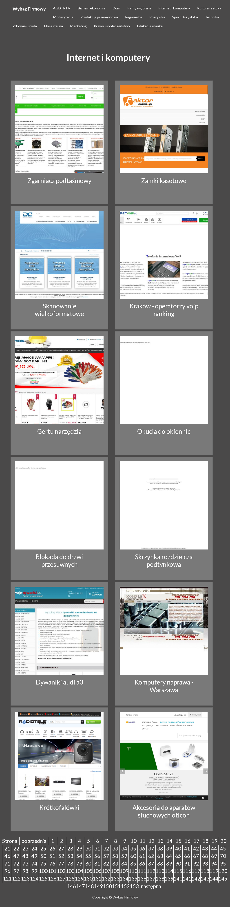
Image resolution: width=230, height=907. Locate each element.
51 (52, 856)
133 (115, 879)
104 (79, 871)
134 (124, 879)
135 (133, 879)
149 (98, 886)
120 (223, 871)
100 (43, 871)
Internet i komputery (174, 8)
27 (61, 849)
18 (205, 841)
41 (187, 849)
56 (97, 856)
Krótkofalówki (59, 807)
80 (88, 864)
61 (142, 856)
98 (25, 871)
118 (205, 871)
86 (142, 864)
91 (187, 864)
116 (187, 871)
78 (70, 864)
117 (196, 871)
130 (88, 879)
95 (223, 864)
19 (214, 841)
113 (160, 871)
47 (16, 856)
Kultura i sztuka (209, 8)
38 (160, 849)
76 (52, 864)
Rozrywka (157, 17)
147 (80, 886)
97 (16, 871)
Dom (116, 8)
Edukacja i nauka (150, 26)
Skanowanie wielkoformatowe (59, 309)
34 (124, 849)
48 (25, 856)
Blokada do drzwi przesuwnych (59, 560)
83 (115, 864)
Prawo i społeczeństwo (112, 26)
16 (187, 841)
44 (214, 849)
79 (79, 864)
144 (214, 879)
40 (178, 849)
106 (97, 871)
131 (97, 879)
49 (34, 856)
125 (43, 879)
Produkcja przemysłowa (99, 17)
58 (115, 856)
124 (34, 879)
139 (169, 879)
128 (70, 879)
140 (178, 879)
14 (169, 841)
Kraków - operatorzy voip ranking (164, 309)
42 (196, 849)
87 (151, 864)
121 (7, 879)
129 (79, 879)
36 (142, 849)
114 (169, 871)
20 (223, 841)
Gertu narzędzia (59, 431)
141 (187, 879)
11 (143, 841)
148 (89, 886)
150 (107, 886)
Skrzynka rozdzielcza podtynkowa (164, 560)
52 (61, 856)
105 (88, 871)
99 (34, 871)
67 (196, 856)
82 (106, 864)
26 (52, 849)
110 (133, 871)
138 (160, 879)
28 (70, 849)
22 (16, 849)
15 (178, 841)
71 (7, 864)
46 (7, 856)
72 (16, 864)
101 (52, 871)
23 (25, 849)
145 (223, 879)
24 (34, 849)
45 (223, 849)
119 (214, 871)
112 (151, 871)
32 (106, 849)
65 (178, 856)
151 (116, 886)
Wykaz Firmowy (29, 8)
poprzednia (34, 841)
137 (151, 879)
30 (88, 849)
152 (125, 886)
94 (214, 864)
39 (169, 849)
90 (178, 864)
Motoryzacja (63, 17)
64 (169, 856)
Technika (212, 17)
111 (142, 871)
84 (124, 864)
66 (187, 856)
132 (106, 879)
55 (88, 856)
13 (161, 841)
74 (34, 864)
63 (160, 856)
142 (196, 879)
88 (160, 864)
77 (61, 864)
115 (178, 871)
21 (7, 849)
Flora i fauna (53, 26)
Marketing (78, 26)
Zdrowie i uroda (25, 26)
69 (214, 856)
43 (205, 849)
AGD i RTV (61, 8)
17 (196, 841)
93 (205, 864)
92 (196, 864)
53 (70, 856)
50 (43, 856)
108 (115, 871)
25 (43, 849)
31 (97, 849)
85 (133, 864)
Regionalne (133, 17)
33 (115, 849)
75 (43, 864)
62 (151, 856)
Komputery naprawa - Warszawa (164, 685)
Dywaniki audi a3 (59, 682)
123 (25, 879)
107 (106, 871)
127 (61, 879)
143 (205, 879)
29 (79, 849)
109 (124, 871)
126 (52, 879)
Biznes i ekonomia (91, 8)
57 (106, 856)
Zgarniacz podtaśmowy (59, 180)
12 (152, 841)
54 (79, 856)
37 (151, 849)
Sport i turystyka (185, 17)
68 (205, 856)
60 (133, 856)
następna (151, 886)
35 (133, 849)
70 (223, 856)
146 (71, 886)
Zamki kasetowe (163, 180)
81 (97, 864)
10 (134, 841)
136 (142, 879)
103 (70, 871)
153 (134, 886)
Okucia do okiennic (163, 431)
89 (169, 864)
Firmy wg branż (139, 8)
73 (25, 864)
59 (124, 856)
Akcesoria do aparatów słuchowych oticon (164, 811)
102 (61, 871)
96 (7, 871)
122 (16, 879)
